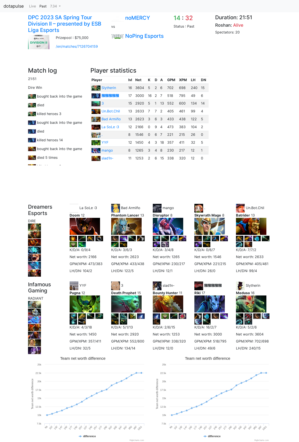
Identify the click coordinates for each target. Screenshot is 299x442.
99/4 (253, 271)
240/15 (255, 348)
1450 (92, 334)
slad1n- (107, 158)
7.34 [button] (54, 6)
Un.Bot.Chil (111, 111)
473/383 (95, 264)
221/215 (219, 264)
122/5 (129, 271)
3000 (217, 334)
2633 (259, 257)
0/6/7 (210, 250)
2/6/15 (169, 327)
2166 (92, 257)
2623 (134, 257)
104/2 (87, 271)
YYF (105, 142)
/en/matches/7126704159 (77, 46)
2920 (134, 334)
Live (32, 6)
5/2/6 (252, 327)
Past (43, 6)
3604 (259, 334)
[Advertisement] (104, 57)
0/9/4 (85, 250)
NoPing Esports (144, 36)
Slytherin (109, 88)
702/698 (262, 341)
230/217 (178, 264)
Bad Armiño (111, 119)
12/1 (169, 271)
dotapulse (14, 6)
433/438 (137, 264)
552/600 (137, 341)
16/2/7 (211, 327)
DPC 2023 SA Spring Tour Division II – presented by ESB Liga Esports (64, 23)
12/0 (169, 348)
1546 (217, 257)
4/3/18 (86, 327)
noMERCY (137, 18)
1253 (176, 334)
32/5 (87, 348)
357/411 (94, 341)
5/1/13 (128, 327)
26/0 (211, 271)
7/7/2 (252, 250)
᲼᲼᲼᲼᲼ (110, 95)
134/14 (129, 348)
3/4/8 (169, 250)
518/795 (220, 341)
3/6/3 (127, 250)
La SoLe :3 (110, 127)
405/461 (261, 264)
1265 (176, 257)
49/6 (211, 348)
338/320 (178, 341)
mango (107, 150)
